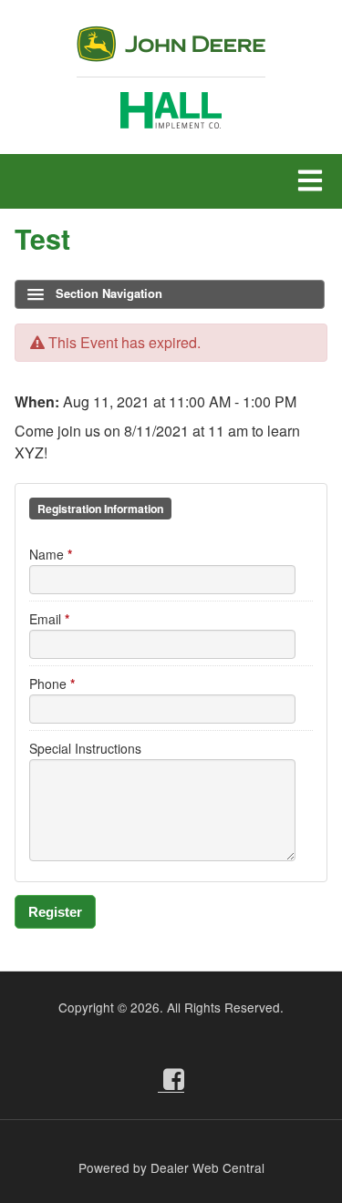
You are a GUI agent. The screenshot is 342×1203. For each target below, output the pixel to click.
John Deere (171, 51)
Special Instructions (85, 748)
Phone (52, 683)
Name (50, 554)
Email (49, 619)
